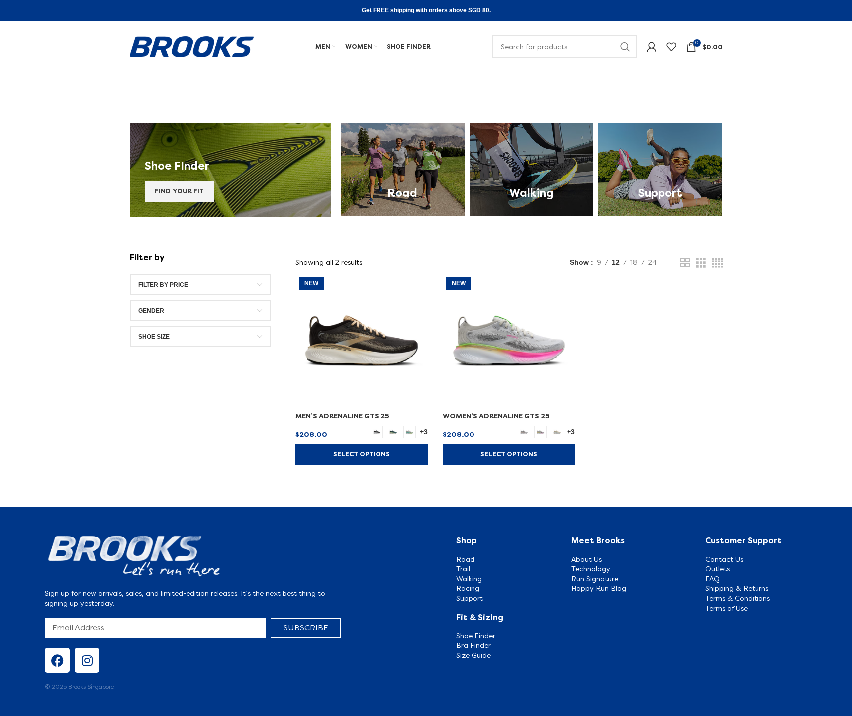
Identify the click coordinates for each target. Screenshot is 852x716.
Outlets (717, 569)
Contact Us (724, 559)
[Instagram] (87, 660)
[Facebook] (57, 660)
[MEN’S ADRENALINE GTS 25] (361, 340)
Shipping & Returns (736, 588)
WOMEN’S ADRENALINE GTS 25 (496, 416)
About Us (586, 559)
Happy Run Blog (598, 588)
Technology (590, 569)
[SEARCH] (625, 46)
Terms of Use (726, 608)
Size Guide (474, 655)
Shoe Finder (476, 636)
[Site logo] (192, 46)
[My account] (652, 47)
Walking (469, 579)
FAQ (712, 579)
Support (469, 598)
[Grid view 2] (685, 263)
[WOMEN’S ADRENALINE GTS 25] (509, 340)
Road (465, 559)
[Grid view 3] (701, 263)
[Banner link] (230, 170)
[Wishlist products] (671, 47)
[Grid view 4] (717, 263)
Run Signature (594, 579)
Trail (463, 569)
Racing (467, 588)
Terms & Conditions (737, 598)
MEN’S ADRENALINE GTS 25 (342, 416)
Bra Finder (473, 645)
